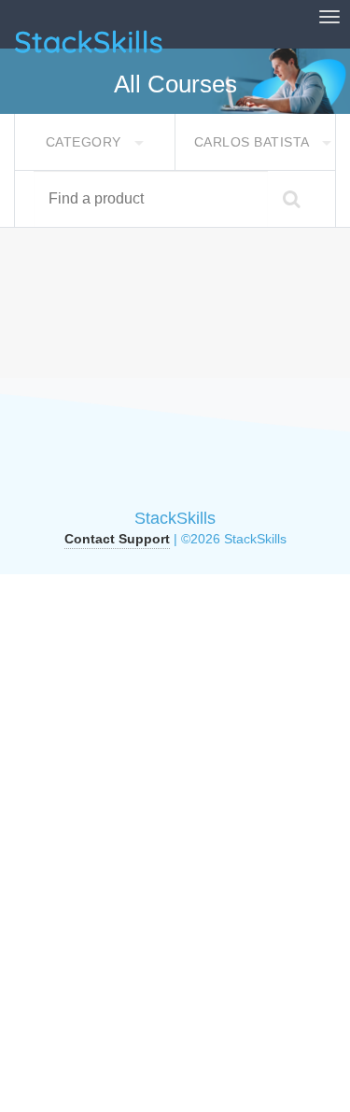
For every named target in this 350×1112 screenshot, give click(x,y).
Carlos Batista (254, 141)
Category (86, 141)
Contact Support (117, 538)
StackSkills (175, 518)
